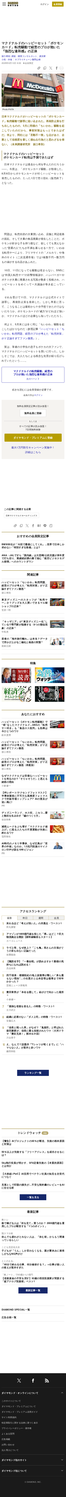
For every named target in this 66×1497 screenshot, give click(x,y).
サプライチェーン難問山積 (28, 59)
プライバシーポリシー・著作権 (16, 1428)
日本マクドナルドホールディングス (21, 515)
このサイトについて (11, 1400)
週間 (40, 917)
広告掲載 (6, 1439)
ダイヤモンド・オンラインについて (20, 1392)
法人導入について (10, 1449)
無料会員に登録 (32, 413)
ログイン (44, 4)
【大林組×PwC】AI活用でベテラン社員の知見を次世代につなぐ (33, 1175)
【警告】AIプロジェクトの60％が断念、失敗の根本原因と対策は (33, 1142)
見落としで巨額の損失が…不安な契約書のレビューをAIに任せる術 (33, 1186)
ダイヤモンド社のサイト (14, 1459)
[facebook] (33, 1381)
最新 (9, 917)
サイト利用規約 (9, 1417)
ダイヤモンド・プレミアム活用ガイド (20, 1411)
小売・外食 (7, 59)
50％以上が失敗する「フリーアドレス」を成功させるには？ (33, 1153)
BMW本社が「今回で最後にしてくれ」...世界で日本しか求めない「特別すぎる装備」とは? (33, 545)
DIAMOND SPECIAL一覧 (16, 1309)
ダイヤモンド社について (14, 1470)
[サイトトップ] (13, 4)
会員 (56, 917)
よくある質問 (8, 1433)
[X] (19, 1381)
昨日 (25, 917)
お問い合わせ (8, 1444)
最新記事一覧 (33, 1290)
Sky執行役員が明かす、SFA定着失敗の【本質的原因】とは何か (33, 1164)
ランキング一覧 (32, 1072)
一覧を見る (33, 1197)
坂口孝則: (24, 56)
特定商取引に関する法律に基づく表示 (20, 1422)
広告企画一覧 (9, 1317)
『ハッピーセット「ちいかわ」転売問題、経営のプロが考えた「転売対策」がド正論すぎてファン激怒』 (33, 333)
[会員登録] (58, 4)
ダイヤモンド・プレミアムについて (19, 1406)
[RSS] (47, 1381)
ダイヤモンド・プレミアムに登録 (33, 437)
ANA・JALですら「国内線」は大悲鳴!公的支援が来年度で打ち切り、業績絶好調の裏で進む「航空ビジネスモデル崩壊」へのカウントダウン (33, 558)
